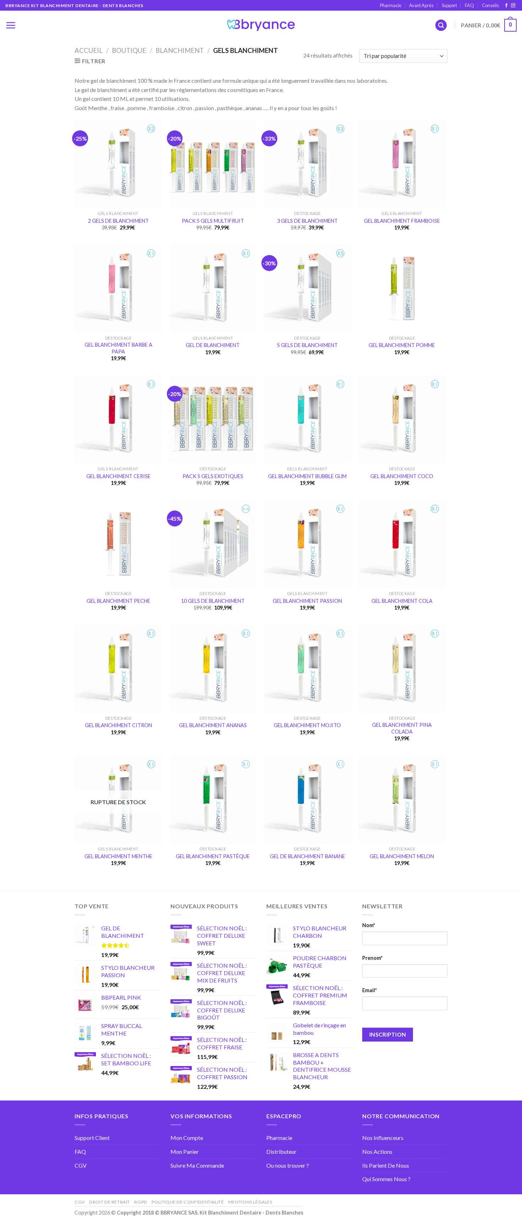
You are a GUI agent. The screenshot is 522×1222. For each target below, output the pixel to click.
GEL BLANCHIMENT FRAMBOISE (402, 221)
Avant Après (421, 5)
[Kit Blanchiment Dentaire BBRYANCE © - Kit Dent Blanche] (261, 25)
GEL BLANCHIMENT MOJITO (307, 725)
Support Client (92, 1137)
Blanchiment (180, 50)
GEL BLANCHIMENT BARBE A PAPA (118, 348)
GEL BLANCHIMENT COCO (401, 476)
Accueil (89, 50)
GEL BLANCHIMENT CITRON (118, 725)
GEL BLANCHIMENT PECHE (118, 601)
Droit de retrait (109, 1202)
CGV (81, 1165)
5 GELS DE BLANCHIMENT (307, 345)
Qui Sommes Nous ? (386, 1178)
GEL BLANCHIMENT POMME (402, 345)
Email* (369, 990)
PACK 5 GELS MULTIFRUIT (213, 221)
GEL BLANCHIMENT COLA (402, 601)
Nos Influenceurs (382, 1137)
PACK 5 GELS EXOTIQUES (213, 476)
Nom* (368, 925)
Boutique (129, 50)
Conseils (490, 5)
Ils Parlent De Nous (385, 1165)
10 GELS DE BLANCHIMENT (213, 601)
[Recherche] (441, 25)
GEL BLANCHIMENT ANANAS (213, 725)
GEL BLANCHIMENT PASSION (307, 601)
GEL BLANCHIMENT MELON (402, 856)
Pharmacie (390, 5)
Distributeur (281, 1151)
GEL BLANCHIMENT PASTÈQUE (213, 856)
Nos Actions (377, 1151)
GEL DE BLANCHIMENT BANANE (307, 856)
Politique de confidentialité (188, 1202)
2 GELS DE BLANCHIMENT (118, 221)
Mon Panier (184, 1151)
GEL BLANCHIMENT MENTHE (118, 856)
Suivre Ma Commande (197, 1165)
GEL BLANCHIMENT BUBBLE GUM (307, 476)
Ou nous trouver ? (287, 1165)
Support (449, 5)
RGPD (140, 1202)
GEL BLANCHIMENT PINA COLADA (402, 728)
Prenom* (372, 958)
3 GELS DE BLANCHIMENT (307, 221)
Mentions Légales (250, 1202)
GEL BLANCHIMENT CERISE (118, 476)
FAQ (469, 5)
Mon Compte (186, 1137)
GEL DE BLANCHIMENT (213, 345)
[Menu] (10, 25)
